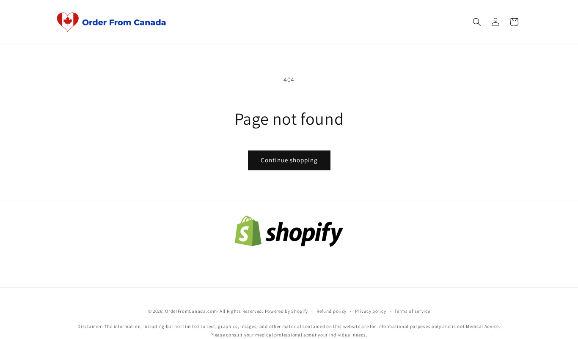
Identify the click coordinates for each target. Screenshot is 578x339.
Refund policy (332, 311)
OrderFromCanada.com (191, 311)
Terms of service (412, 311)
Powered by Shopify (286, 311)
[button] (477, 22)
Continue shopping (289, 160)
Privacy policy (370, 311)
